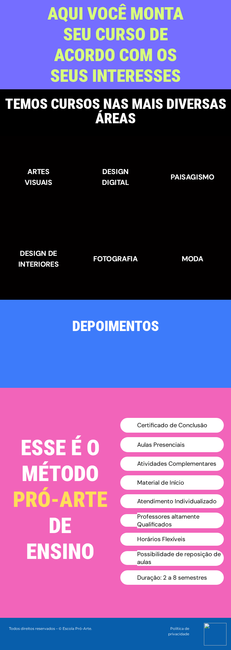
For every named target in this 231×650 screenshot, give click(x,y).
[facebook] (201, 627)
